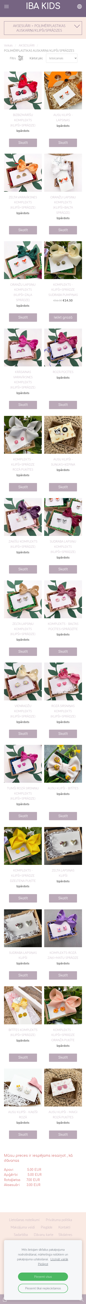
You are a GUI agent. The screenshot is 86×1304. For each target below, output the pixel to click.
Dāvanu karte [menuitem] (43, 1234)
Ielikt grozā (63, 317)
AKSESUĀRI (27, 45)
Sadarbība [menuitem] (21, 1234)
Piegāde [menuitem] (46, 1227)
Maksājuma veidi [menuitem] (23, 1227)
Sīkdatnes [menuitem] (65, 1234)
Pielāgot (43, 1264)
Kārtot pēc (36, 58)
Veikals (8, 45)
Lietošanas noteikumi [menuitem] (24, 1219)
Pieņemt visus (43, 1277)
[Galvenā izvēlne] (6, 6)
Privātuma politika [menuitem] (59, 1219)
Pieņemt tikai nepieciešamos (43, 1288)
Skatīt (23, 143)
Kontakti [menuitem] (64, 1227)
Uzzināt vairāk (59, 1259)
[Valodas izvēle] (79, 6)
